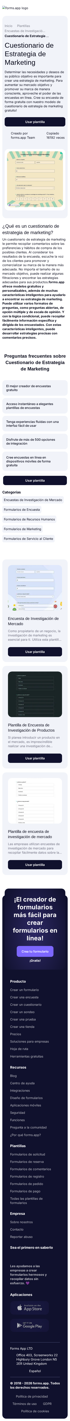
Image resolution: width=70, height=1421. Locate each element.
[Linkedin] (13, 1257)
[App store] (32, 1308)
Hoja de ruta (19, 1049)
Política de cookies (35, 1411)
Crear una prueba (23, 1019)
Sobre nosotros (21, 1222)
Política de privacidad (32, 1396)
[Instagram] (22, 1257)
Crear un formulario (24, 990)
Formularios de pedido (26, 1184)
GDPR (47, 1404)
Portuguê (36, 1346)
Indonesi (36, 1338)
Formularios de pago (25, 1191)
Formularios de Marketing (22, 529)
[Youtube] (39, 1257)
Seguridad (17, 1113)
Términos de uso (24, 1404)
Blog (13, 1076)
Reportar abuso (21, 1237)
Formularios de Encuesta (22, 509)
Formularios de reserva (27, 1162)
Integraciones (20, 1090)
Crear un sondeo (22, 1012)
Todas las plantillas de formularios (26, 1201)
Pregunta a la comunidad (28, 1127)
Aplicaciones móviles (25, 1105)
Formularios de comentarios (30, 1169)
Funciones (17, 1120)
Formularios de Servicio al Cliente (28, 539)
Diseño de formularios (26, 1098)
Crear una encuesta (24, 997)
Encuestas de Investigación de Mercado (33, 500)
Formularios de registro (27, 1176)
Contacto (17, 1229)
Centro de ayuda (22, 1083)
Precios (15, 1034)
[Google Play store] (32, 1325)
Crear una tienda (22, 1027)
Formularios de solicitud (27, 1154)
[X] (30, 1257)
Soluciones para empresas (29, 1041)
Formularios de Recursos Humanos (29, 519)
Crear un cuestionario (26, 1004)
